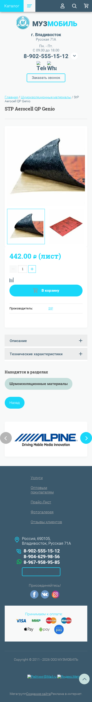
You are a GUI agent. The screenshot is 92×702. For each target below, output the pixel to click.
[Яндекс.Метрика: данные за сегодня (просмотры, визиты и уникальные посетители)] (71, 677)
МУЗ (54, 24)
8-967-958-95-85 (42, 562)
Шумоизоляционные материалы (46, 97)
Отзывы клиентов (46, 522)
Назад (14, 403)
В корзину (50, 290)
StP (50, 308)
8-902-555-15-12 (46, 56)
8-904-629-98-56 (42, 556)
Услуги (37, 477)
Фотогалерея (42, 512)
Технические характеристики (36, 354)
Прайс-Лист (41, 502)
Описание (18, 340)
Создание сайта (38, 694)
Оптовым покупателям (42, 489)
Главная (11, 97)
